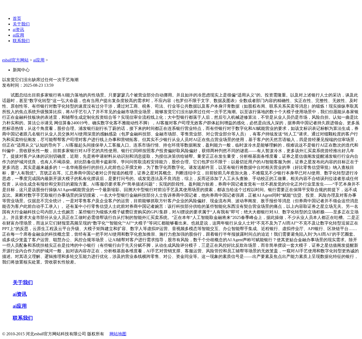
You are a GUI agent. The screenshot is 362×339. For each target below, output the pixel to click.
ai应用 (18, 35)
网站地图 (117, 334)
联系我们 (21, 40)
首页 (17, 18)
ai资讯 (18, 29)
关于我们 (21, 24)
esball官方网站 (15, 60)
